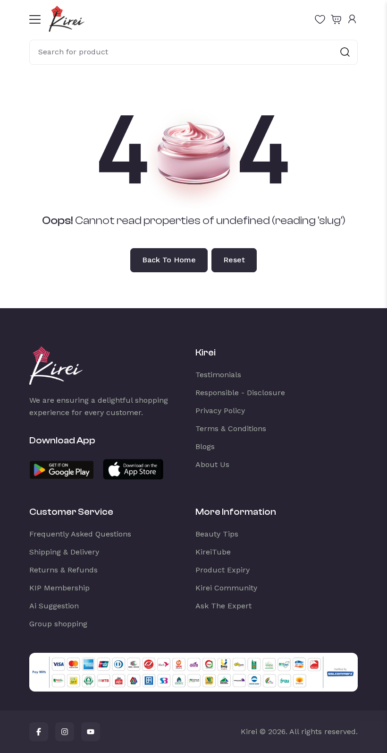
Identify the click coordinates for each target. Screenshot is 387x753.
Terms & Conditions (230, 428)
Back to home (169, 259)
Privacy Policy (220, 410)
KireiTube (213, 551)
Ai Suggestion (54, 605)
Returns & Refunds (63, 569)
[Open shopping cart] (336, 19)
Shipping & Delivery (64, 551)
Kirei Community (226, 587)
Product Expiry (222, 569)
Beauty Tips (216, 533)
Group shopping (58, 623)
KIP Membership (59, 587)
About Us (212, 464)
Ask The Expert (223, 605)
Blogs (205, 446)
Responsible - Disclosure (240, 392)
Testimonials (218, 374)
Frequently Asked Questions (80, 533)
